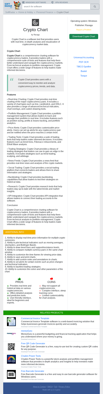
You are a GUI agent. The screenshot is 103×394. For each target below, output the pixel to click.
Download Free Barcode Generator (32, 379)
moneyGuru (26, 331)
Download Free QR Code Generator (33, 352)
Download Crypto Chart (84, 36)
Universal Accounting (84, 57)
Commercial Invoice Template (35, 318)
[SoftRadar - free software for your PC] (12, 5)
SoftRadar (10, 12)
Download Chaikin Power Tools (31, 367)
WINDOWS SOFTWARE (35, 2)
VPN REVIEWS (61, 2)
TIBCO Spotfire (84, 66)
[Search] (94, 6)
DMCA (49, 387)
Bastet (84, 71)
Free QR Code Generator (33, 343)
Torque (83, 76)
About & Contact (39, 387)
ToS (55, 387)
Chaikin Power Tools (31, 356)
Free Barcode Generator (32, 371)
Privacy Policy (64, 387)
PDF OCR (84, 62)
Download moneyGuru (28, 339)
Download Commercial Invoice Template (34, 326)
